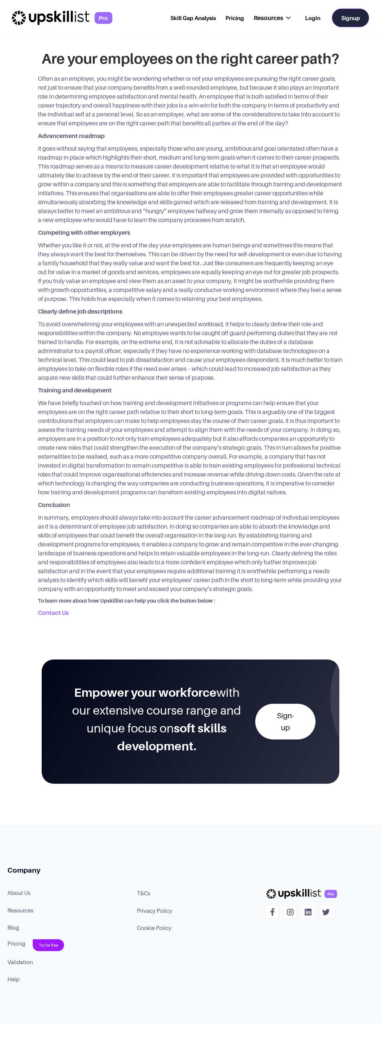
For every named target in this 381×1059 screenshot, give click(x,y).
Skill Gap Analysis (193, 18)
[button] (273, 18)
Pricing (234, 18)
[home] (62, 18)
